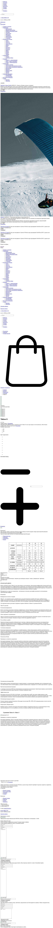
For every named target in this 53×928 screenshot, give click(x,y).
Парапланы (5, 27)
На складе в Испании (8, 77)
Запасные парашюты (7, 74)
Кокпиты (8, 69)
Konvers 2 (8, 47)
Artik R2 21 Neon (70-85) (6, 85)
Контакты (5, 6)
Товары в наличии (7, 26)
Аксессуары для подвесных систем (13, 65)
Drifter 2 (7, 45)
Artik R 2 (3, 217)
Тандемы (8, 32)
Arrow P (7, 41)
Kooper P (8, 49)
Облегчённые (9, 37)
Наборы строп (9, 70)
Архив (4, 78)
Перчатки (8, 80)
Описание (5, 537)
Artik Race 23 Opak (5, 238)
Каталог (5, 391)
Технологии (5, 538)
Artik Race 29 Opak (5, 226)
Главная (5, 389)
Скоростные (8, 33)
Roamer (7, 52)
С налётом (8, 38)
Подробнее (10, 423)
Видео (4, 539)
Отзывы (5, 8)
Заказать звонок (4, 813)
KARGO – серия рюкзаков (11, 60)
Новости (5, 1)
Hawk (7, 46)
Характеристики (6, 536)
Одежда (7, 56)
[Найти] (1, 14)
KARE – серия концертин (11, 62)
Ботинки (8, 79)
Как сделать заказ (7, 791)
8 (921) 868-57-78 (4, 810)
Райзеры (7, 71)
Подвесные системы (7, 39)
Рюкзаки (5, 58)
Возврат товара (6, 798)
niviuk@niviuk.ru (7, 808)
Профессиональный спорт (11, 31)
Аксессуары (5, 63)
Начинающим (9, 28)
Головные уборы (9, 57)
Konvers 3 (8, 48)
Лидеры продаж (6, 333)
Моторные (8, 34)
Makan (7, 50)
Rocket (7, 53)
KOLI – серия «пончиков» (11, 61)
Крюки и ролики (9, 64)
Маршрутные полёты (10, 30)
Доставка (5, 2)
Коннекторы (8, 68)
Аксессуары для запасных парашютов (14, 67)
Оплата (4, 3)
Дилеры (5, 7)
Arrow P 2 (8, 42)
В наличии (5, 331)
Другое (7, 72)
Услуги (4, 800)
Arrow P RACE (9, 43)
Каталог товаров (6, 790)
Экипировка (6, 55)
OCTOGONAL (9, 76)
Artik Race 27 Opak (5, 232)
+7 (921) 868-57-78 (5, 17)
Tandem (7, 54)
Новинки (5, 332)
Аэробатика (8, 35)
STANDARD (8, 75)
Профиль (5, 10)
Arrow (7, 40)
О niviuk (5, 5)
